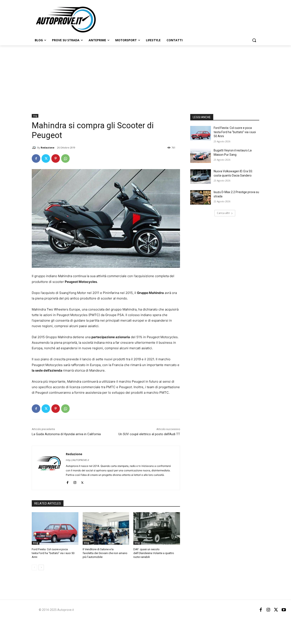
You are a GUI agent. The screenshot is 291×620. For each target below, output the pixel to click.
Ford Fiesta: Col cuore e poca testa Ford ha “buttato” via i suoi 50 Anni (53, 553)
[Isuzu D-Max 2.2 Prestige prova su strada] (200, 197)
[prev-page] (34, 567)
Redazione (47, 147)
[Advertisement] (145, 77)
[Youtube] (284, 610)
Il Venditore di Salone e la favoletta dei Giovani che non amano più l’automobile (105, 553)
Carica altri (223, 213)
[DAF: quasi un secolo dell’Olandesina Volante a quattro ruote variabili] (156, 528)
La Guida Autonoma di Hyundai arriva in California (66, 434)
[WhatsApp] (65, 158)
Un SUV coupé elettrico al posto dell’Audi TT (149, 434)
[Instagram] (74, 481)
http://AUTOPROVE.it (77, 460)
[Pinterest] (55, 158)
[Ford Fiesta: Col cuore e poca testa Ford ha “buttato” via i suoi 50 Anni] (55, 528)
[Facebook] (36, 158)
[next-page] (41, 567)
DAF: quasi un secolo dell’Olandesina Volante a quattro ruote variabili (153, 553)
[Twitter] (46, 158)
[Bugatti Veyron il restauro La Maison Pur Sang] (200, 155)
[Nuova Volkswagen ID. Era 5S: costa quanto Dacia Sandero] (200, 176)
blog (35, 115)
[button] (254, 40)
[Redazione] (34, 147)
